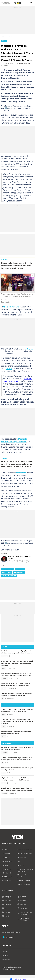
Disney (9, 368)
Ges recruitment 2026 (9, 575)
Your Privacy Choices (19, 979)
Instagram (29, 349)
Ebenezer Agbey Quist (24, 63)
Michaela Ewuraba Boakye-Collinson (14, 440)
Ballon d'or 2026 (7, 569)
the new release (11, 306)
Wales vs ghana (19, 572)
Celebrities (4, 656)
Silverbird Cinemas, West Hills (17, 380)
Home (3, 37)
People (3, 688)
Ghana (10, 37)
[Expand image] (33, 275)
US (2, 698)
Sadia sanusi (20, 569)
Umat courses (6, 572)
